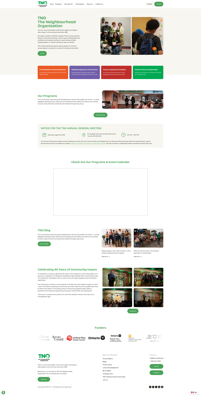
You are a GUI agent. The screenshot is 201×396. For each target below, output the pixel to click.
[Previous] (103, 35)
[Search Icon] (149, 4)
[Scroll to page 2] (129, 53)
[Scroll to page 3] (130, 53)
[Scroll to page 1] (127, 53)
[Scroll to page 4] (132, 53)
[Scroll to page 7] (137, 53)
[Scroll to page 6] (135, 53)
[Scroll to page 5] (133, 53)
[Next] (160, 35)
